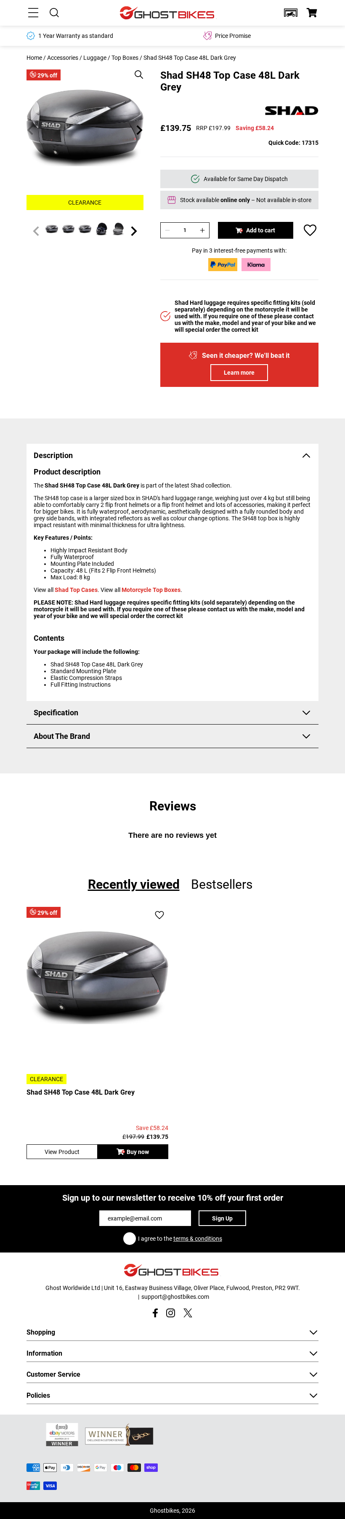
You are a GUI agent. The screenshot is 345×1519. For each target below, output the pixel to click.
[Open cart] (311, 12)
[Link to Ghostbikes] (168, 12)
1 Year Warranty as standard (75, 35)
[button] (290, 12)
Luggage (94, 57)
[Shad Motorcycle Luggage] (291, 111)
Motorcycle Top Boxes (151, 589)
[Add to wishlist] (310, 230)
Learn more (239, 372)
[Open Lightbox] (136, 70)
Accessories (62, 57)
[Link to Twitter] (187, 1312)
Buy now (138, 1152)
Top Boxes (124, 57)
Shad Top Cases (76, 589)
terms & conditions (197, 1238)
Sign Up (222, 1218)
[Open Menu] (33, 12)
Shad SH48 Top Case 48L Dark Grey (81, 1092)
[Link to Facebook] (155, 1312)
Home (34, 57)
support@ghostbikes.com (175, 1296)
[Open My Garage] (290, 12)
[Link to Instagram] (170, 1312)
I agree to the (180, 1238)
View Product (62, 1152)
